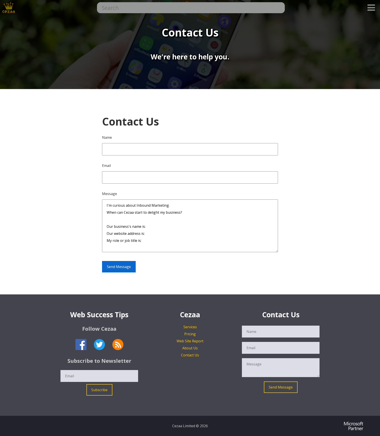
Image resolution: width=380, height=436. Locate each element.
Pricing (190, 334)
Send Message (119, 266)
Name (107, 137)
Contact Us (190, 355)
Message (109, 193)
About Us (190, 348)
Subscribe (99, 389)
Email (106, 165)
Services (190, 327)
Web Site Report (190, 341)
